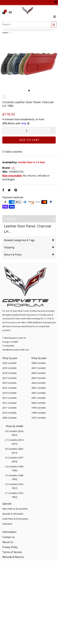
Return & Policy (13, 254)
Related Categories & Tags (19, 240)
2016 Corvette (9, 382)
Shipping (9, 247)
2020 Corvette (9, 362)
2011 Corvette (9, 407)
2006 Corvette (38, 373)
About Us (7, 542)
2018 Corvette (9, 373)
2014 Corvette (9, 392)
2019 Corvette (9, 368)
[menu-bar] (54, 17)
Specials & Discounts (12, 513)
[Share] (3, 190)
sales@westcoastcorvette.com (15, 349)
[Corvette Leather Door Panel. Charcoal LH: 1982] (29, 64)
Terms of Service (12, 552)
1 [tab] (29, 90)
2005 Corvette (38, 378)
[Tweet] (9, 190)
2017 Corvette (9, 378)
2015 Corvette (9, 387)
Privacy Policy (10, 547)
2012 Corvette (9, 402)
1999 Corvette (38, 407)
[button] (53, 132)
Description (10, 218)
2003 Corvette (38, 387)
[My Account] (10, 13)
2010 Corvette (9, 412)
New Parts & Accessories (15, 508)
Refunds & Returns (13, 557)
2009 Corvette (9, 417)
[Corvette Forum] (39, 11)
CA (13, 167)
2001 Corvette (38, 397)
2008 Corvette (38, 362)
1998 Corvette (38, 412)
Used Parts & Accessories (15, 518)
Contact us (8, 537)
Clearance (7, 523)
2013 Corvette (9, 397)
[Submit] (53, 24)
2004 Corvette (38, 382)
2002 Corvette (38, 392)
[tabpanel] (29, 64)
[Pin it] (15, 190)
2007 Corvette (38, 368)
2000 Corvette (38, 402)
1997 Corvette (38, 417)
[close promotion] (55, 1)
